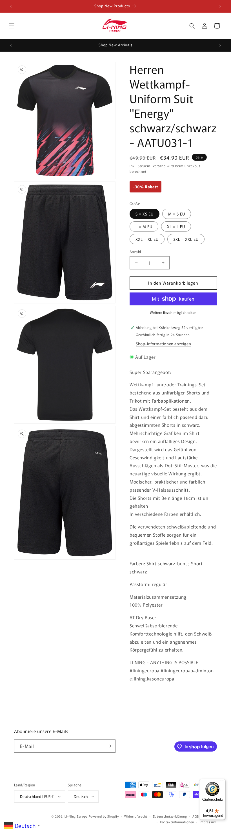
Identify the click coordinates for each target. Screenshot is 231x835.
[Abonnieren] (109, 746)
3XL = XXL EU (186, 239)
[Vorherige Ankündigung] (11, 6)
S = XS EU (145, 214)
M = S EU (176, 214)
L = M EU (144, 226)
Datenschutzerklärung (170, 816)
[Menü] (222, 782)
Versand (159, 165)
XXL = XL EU (147, 239)
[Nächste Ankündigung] (220, 6)
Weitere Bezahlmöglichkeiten (173, 312)
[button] (12, 26)
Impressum (208, 822)
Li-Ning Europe (76, 816)
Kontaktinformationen (177, 822)
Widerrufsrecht (135, 816)
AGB (195, 816)
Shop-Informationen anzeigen (163, 343)
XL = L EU (176, 226)
